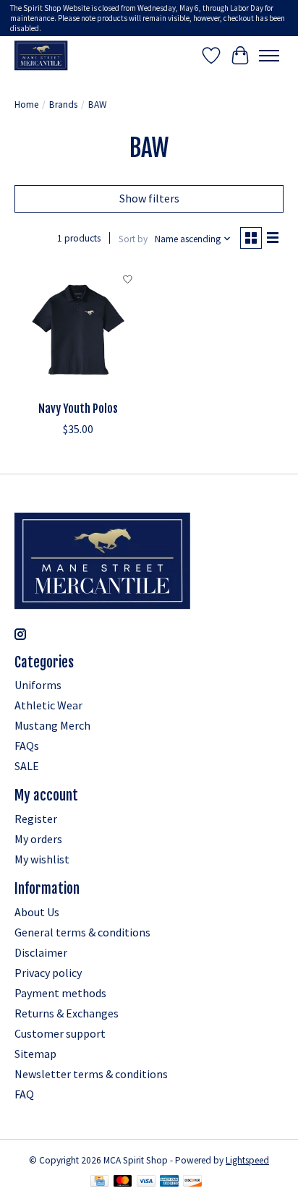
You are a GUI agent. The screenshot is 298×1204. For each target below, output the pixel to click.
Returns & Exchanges (66, 1013)
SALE (26, 766)
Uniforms (37, 685)
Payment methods (60, 993)
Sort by (133, 239)
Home (26, 104)
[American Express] (169, 1182)
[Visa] (146, 1182)
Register (35, 818)
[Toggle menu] (269, 55)
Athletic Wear (48, 705)
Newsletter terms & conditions (91, 1074)
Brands (63, 104)
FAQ (24, 1094)
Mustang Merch (52, 725)
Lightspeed (247, 1160)
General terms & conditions (82, 932)
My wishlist (41, 859)
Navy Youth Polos (78, 408)
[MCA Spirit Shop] (41, 55)
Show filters (149, 198)
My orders (38, 839)
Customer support (60, 1033)
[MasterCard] (123, 1182)
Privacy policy (48, 972)
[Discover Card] (192, 1182)
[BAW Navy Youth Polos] (78, 329)
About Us (36, 912)
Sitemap (35, 1053)
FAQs (26, 745)
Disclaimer (40, 952)
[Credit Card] (99, 1182)
